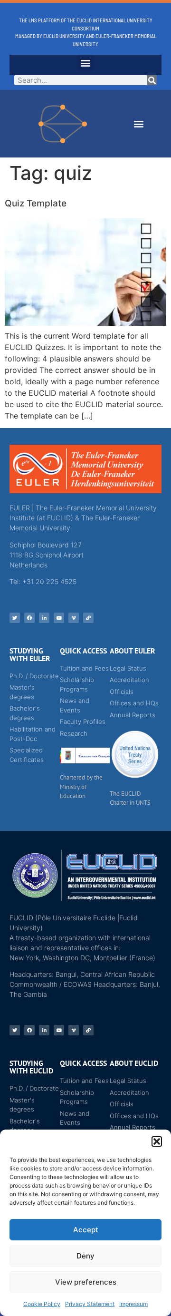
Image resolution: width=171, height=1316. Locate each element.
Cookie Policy (41, 1303)
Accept (85, 1229)
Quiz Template (35, 203)
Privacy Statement (89, 1303)
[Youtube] (59, 618)
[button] (157, 1141)
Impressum (133, 1303)
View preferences (85, 1282)
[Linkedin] (44, 618)
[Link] (88, 618)
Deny (85, 1255)
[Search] (152, 80)
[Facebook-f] (29, 618)
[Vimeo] (73, 618)
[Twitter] (15, 618)
